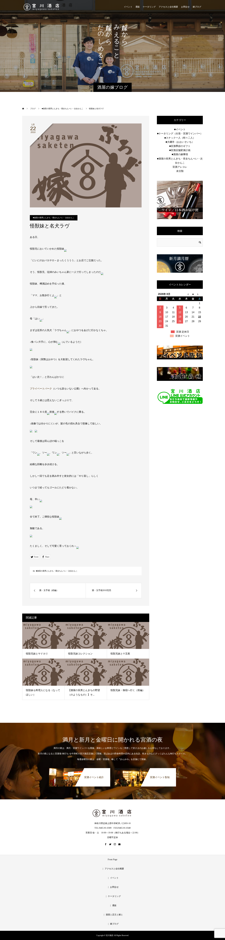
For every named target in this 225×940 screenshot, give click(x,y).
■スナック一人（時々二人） (179, 137)
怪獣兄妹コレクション (80, 653)
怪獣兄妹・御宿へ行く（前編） (128, 690)
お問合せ (185, 7)
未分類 (180, 171)
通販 (137, 7)
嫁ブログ (197, 7)
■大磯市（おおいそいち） (180, 142)
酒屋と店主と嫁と (114, 914)
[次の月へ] (199, 294)
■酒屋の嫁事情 (180, 154)
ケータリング (149, 7)
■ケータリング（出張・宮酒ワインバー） (180, 133)
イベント (128, 7)
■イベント (180, 129)
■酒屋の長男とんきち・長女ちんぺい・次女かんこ (53, 218)
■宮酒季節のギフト (179, 146)
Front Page (112, 859)
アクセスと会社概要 (168, 7)
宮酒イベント (182, 336)
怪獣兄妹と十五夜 (120, 653)
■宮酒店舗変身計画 (179, 150)
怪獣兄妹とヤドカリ (37, 653)
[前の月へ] (186, 294)
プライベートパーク (41, 388)
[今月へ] (193, 294)
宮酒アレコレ (179, 167)
